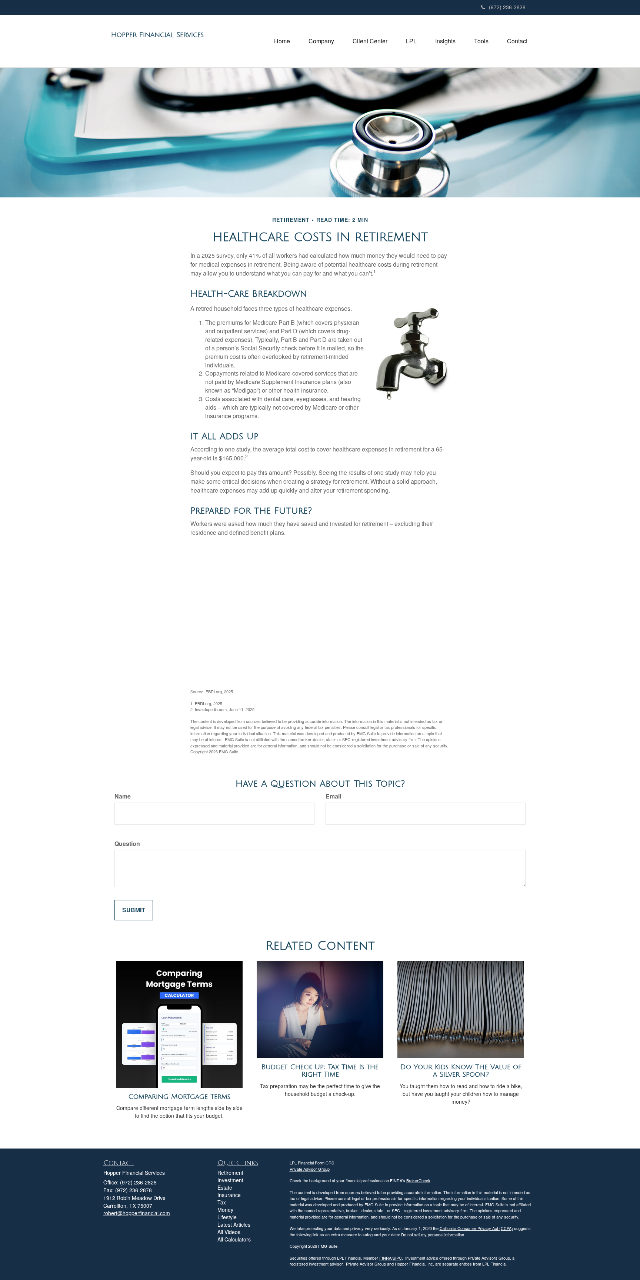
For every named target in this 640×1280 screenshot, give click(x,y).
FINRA (385, 1258)
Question (127, 844)
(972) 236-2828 (507, 7)
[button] (321, 41)
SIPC (397, 1258)
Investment (230, 1180)
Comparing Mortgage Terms (179, 1096)
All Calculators (234, 1239)
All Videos (228, 1232)
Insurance (229, 1195)
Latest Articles (233, 1224)
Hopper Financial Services (157, 35)
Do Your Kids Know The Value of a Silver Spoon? (460, 1071)
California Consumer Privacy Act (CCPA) (476, 1228)
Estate (224, 1187)
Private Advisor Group (310, 1169)
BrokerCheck (418, 1180)
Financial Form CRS (316, 1163)
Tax (221, 1202)
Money (225, 1209)
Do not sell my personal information (432, 1234)
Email (333, 796)
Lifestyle (227, 1217)
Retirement (230, 1172)
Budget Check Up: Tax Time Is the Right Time (320, 1071)
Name (122, 796)
